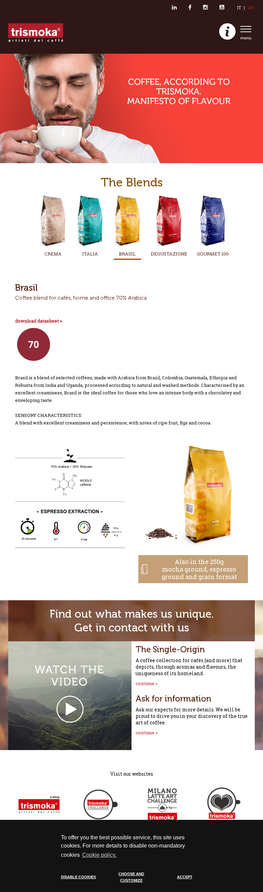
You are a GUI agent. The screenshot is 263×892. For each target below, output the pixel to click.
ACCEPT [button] (184, 877)
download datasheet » (38, 321)
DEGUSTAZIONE (169, 254)
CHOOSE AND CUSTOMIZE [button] (131, 877)
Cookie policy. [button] (99, 855)
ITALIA (90, 254)
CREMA (53, 254)
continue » (147, 683)
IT (239, 8)
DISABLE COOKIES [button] (78, 877)
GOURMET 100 (213, 254)
